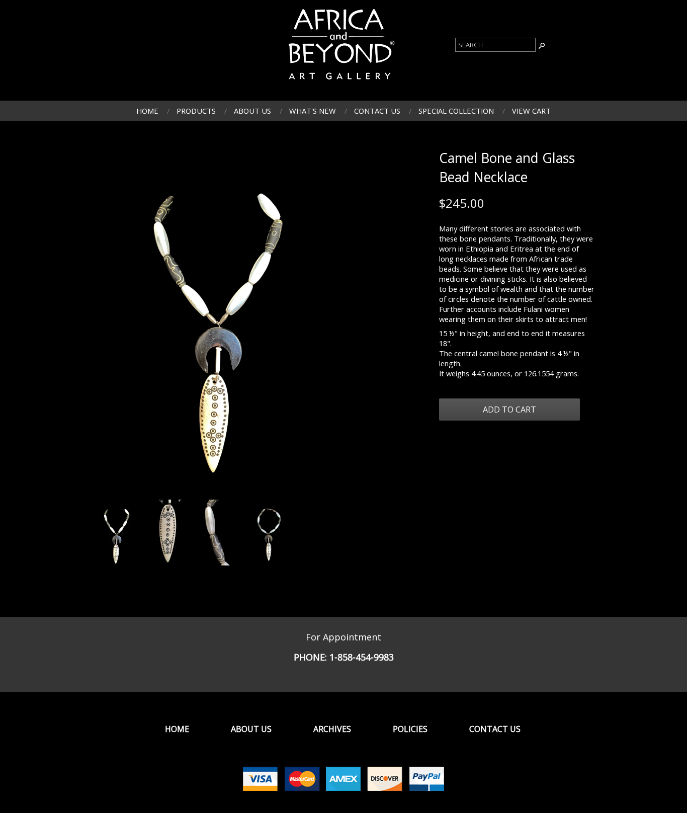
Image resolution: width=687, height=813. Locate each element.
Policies (410, 729)
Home (147, 111)
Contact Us (377, 111)
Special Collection (456, 111)
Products (196, 111)
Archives (332, 729)
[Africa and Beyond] (340, 82)
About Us (252, 111)
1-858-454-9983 (361, 657)
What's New (312, 111)
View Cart (531, 111)
